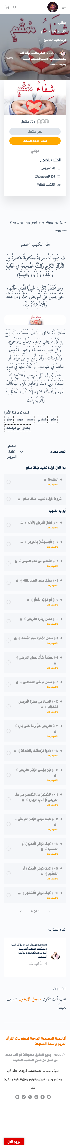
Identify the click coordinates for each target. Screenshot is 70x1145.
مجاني (62, 22)
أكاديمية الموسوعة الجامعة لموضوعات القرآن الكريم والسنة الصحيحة (36, 1041)
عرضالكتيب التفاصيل (54, 40)
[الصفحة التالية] (21, 911)
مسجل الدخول (30, 999)
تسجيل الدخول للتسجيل (35, 140)
